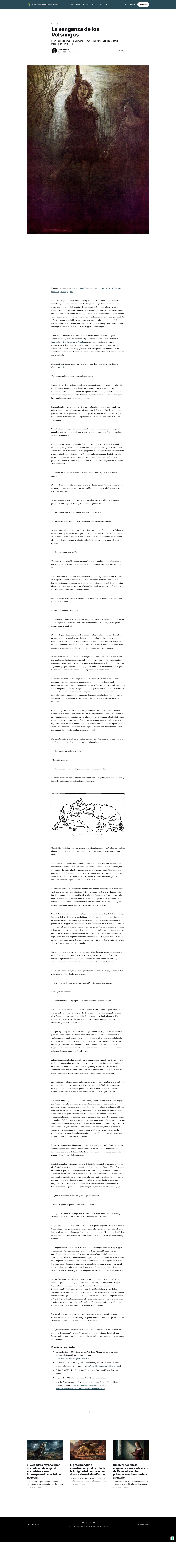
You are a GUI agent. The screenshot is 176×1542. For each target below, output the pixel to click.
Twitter (63, 342)
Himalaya (64, 291)
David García (63, 49)
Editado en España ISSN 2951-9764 (97, 1526)
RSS (71, 291)
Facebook (55, 342)
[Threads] (86, 1522)
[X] (79, 1522)
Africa (94, 4)
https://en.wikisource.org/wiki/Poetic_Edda (74, 1358)
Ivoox (110, 288)
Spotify (75, 288)
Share (121, 51)
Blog (78, 4)
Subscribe (143, 4)
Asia (101, 4)
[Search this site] (126, 4)
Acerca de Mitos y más (76, 1526)
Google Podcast (100, 288)
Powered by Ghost (143, 1524)
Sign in (132, 4)
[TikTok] (90, 1522)
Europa (86, 4)
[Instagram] (97, 1522)
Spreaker (55, 291)
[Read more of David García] (54, 50)
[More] (107, 4)
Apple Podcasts (86, 288)
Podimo (117, 288)
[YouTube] (94, 1522)
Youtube (80, 342)
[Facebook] (83, 1522)
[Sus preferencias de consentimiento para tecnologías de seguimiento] (172, 1538)
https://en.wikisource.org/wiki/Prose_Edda (102, 1366)
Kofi (62, 367)
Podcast (70, 4)
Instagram (71, 342)
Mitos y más (30, 1524)
